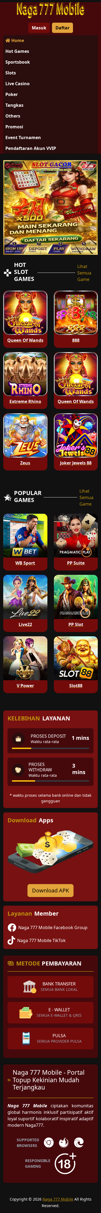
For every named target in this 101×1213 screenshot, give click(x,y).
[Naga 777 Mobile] (50, 10)
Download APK (50, 890)
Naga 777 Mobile (58, 1199)
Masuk (39, 28)
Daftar (62, 28)
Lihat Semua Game (84, 272)
